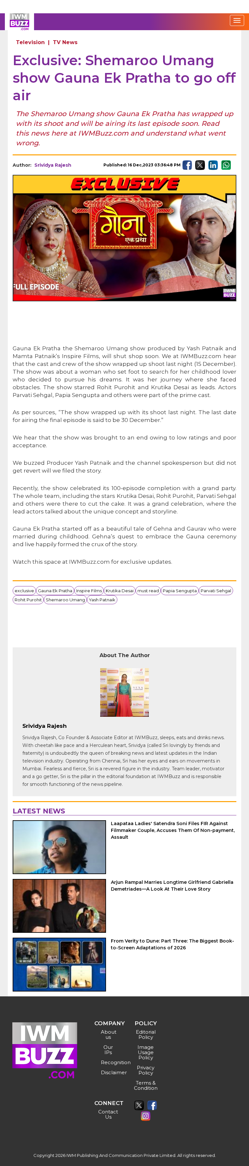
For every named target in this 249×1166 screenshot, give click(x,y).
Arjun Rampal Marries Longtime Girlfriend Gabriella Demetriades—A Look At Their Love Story (172, 885)
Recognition (109, 1062)
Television (30, 42)
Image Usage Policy (145, 1052)
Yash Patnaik (102, 599)
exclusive (24, 590)
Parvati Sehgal (216, 590)
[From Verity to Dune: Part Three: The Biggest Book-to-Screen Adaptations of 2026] (59, 965)
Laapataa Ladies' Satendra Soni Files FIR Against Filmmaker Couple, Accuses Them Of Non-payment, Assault (173, 830)
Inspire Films (89, 590)
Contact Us (108, 1114)
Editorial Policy (146, 1034)
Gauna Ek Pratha (55, 590)
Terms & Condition (146, 1085)
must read (148, 590)
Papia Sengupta (180, 590)
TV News (65, 42)
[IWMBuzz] (19, 21)
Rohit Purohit (28, 599)
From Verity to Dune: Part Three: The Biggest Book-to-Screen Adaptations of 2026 (172, 944)
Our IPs (108, 1049)
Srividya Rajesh (52, 165)
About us (108, 1034)
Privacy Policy (145, 1070)
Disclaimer (109, 1072)
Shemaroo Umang (65, 599)
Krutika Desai (120, 590)
